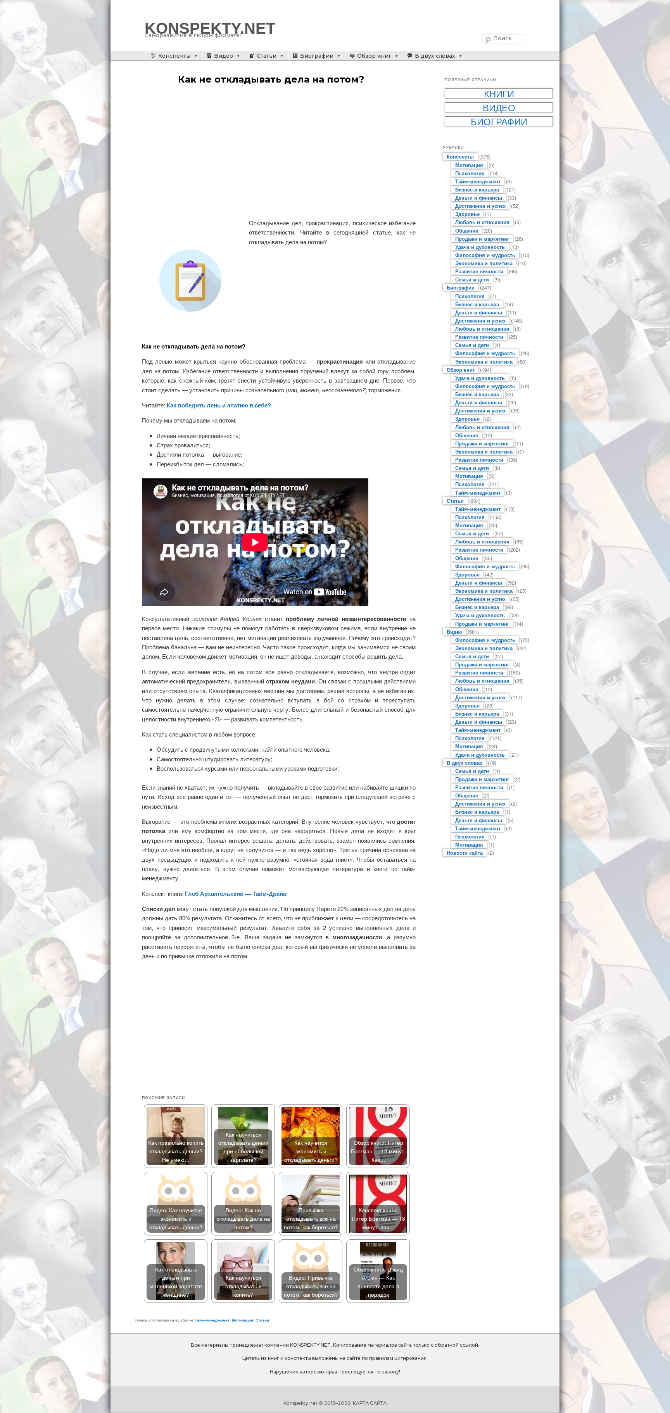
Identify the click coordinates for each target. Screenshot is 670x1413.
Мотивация (242, 1320)
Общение (466, 230)
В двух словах (435, 55)
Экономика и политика (484, 263)
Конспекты (174, 55)
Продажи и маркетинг (482, 238)
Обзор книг (374, 55)
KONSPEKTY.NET (210, 28)
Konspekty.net (300, 1403)
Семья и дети (472, 279)
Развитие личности (479, 271)
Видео (223, 55)
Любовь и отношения (482, 222)
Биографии (316, 55)
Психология (470, 173)
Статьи (266, 55)
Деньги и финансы (478, 197)
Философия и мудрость (485, 255)
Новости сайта (465, 852)
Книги (499, 93)
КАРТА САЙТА (370, 1403)
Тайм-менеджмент (212, 1320)
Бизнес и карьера (477, 189)
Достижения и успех (480, 205)
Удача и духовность (480, 246)
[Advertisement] (279, 152)
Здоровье (467, 213)
